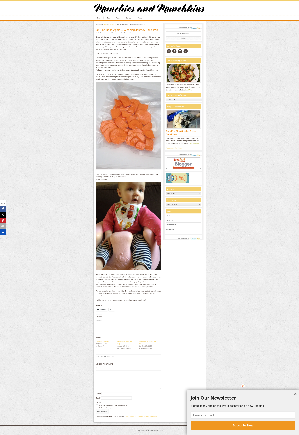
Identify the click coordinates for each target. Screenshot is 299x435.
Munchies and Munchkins (149, 9)
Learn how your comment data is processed (141, 416)
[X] (3, 215)
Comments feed (171, 225)
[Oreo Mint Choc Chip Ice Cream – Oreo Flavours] (183, 128)
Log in (168, 216)
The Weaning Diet (102, 341)
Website (98, 402)
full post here (194, 143)
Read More (189, 90)
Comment (99, 368)
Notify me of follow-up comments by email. (113, 405)
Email (98, 398)
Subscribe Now (243, 425)
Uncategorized (109, 356)
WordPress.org (170, 229)
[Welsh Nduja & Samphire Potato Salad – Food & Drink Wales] (183, 82)
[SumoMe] (3, 232)
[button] (243, 398)
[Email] (3, 226)
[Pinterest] (3, 220)
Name (98, 394)
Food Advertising (182, 27)
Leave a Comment (129, 33)
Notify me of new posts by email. (110, 408)
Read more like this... (174, 148)
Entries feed (170, 220)
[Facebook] (3, 209)
